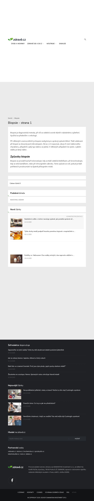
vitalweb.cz (12, 451)
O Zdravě (21, 492)
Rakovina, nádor (17, 200)
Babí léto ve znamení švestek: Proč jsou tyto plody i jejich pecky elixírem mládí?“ (37, 366)
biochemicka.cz (28, 451)
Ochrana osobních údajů (54, 492)
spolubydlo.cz (39, 451)
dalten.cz (29, 454)
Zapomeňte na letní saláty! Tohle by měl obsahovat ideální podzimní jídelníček (36, 350)
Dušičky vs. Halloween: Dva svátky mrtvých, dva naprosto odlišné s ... (49, 255)
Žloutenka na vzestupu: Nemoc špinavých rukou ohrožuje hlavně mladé (33, 374)
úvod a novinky (18, 44)
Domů (10, 118)
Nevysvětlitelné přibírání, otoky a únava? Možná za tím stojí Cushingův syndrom (51, 390)
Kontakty (30, 492)
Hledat (77, 439)
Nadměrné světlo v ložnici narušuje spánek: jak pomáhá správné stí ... (49, 219)
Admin (74, 492)
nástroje (51, 44)
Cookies (39, 492)
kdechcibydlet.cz (13, 454)
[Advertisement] (47, 65)
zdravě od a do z (35, 44)
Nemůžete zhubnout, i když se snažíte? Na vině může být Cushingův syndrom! (51, 416)
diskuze (62, 44)
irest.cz (22, 454)
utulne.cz (19, 451)
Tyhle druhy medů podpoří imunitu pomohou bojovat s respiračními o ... (49, 231)
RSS (68, 492)
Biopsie (16, 118)
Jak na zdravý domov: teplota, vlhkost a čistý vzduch (26, 358)
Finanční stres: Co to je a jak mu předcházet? (39, 403)
